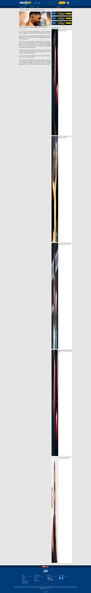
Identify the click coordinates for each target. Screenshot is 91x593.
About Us (23, 577)
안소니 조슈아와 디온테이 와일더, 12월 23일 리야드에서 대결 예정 (65, 457)
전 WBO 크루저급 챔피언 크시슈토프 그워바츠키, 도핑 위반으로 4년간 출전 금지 (65, 351)
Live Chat (35, 578)
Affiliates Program (37, 580)
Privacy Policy (24, 578)
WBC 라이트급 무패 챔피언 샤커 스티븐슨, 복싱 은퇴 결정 (65, 30)
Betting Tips (32, 6)
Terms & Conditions (25, 580)
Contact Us (67, 6)
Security (23, 579)
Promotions (59, 6)
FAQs (38, 6)
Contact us (35, 577)
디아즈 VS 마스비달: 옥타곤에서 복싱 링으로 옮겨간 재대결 (65, 137)
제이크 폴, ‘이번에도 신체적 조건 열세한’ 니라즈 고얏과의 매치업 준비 (65, 244)
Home (21, 9)
